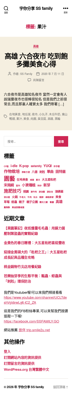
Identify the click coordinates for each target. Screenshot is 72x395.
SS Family (26, 74)
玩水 (35, 197)
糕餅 (41, 197)
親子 (21, 202)
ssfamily (36, 166)
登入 (7, 351)
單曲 (50, 171)
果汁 (19, 118)
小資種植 (29, 184)
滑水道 (7, 197)
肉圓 (33, 118)
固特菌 (60, 171)
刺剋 (42, 172)
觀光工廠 (44, 202)
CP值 (6, 166)
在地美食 (15, 114)
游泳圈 (42, 191)
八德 (34, 172)
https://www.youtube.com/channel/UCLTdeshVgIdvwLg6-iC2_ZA (35, 300)
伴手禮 (57, 166)
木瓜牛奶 (54, 114)
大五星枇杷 (49, 179)
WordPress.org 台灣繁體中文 (26, 369)
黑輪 (57, 118)
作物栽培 (12, 171)
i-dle (14, 165)
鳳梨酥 (7, 207)
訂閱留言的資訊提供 (19, 363)
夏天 (38, 179)
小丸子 (43, 114)
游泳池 (50, 191)
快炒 (39, 185)
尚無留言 (38, 80)
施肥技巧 (12, 190)
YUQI (47, 165)
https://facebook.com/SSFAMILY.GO (31, 321)
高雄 (36, 46)
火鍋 (14, 197)
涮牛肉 (34, 191)
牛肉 (29, 197)
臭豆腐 (42, 118)
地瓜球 (26, 114)
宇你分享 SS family (36, 8)
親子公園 (32, 202)
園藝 (9, 178)
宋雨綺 (9, 184)
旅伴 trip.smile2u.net (34, 329)
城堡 (32, 179)
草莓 (6, 202)
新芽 (46, 184)
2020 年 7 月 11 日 (52, 74)
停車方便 (26, 172)
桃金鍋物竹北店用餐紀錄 (22, 266)
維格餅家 (50, 197)
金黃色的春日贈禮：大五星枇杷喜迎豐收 (34, 242)
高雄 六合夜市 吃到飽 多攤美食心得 (36, 60)
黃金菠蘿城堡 (18, 207)
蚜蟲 (14, 202)
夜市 (35, 114)
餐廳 (52, 202)
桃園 (26, 191)
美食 (26, 118)
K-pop (24, 165)
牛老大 (22, 197)
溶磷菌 (59, 191)
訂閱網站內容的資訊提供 (22, 357)
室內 (18, 185)
